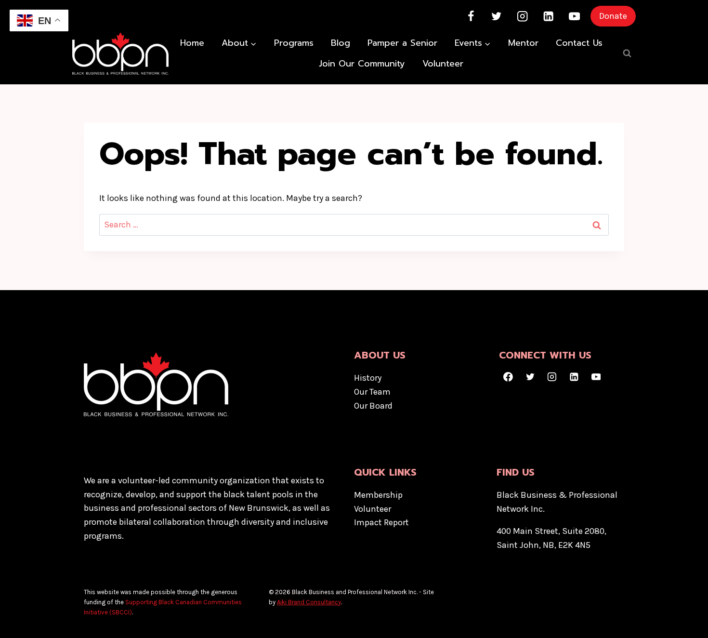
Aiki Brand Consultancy (309, 602)
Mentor (523, 43)
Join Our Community (362, 63)
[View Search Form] (627, 53)
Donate (613, 16)
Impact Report (381, 522)
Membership (378, 495)
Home (192, 43)
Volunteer (442, 63)
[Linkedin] (548, 16)
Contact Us (579, 43)
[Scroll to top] (686, 620)
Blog (340, 43)
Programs (294, 43)
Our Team (372, 391)
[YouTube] (574, 16)
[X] (496, 16)
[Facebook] (470, 16)
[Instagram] (522, 16)
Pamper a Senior (402, 43)
